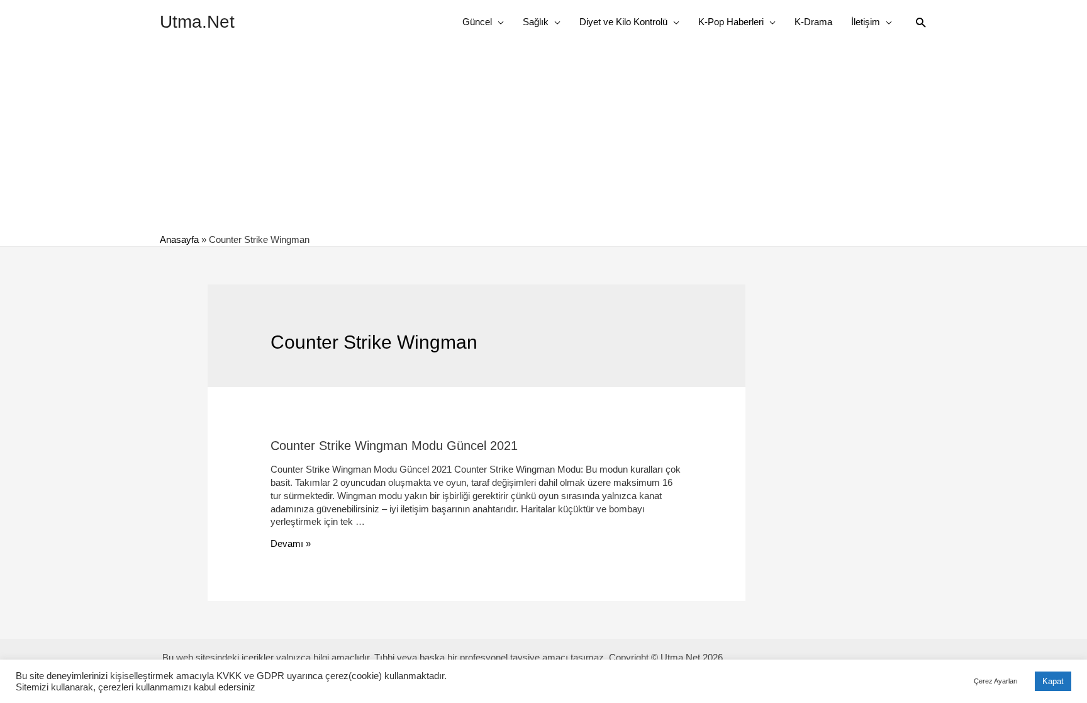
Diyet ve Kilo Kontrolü (623, 21)
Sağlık (536, 21)
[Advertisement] (543, 138)
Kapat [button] (1053, 681)
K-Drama (813, 21)
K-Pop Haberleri (731, 21)
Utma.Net (197, 21)
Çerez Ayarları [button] (996, 681)
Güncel (477, 21)
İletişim (865, 21)
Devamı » (290, 543)
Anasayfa (179, 239)
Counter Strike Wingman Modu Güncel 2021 (394, 446)
